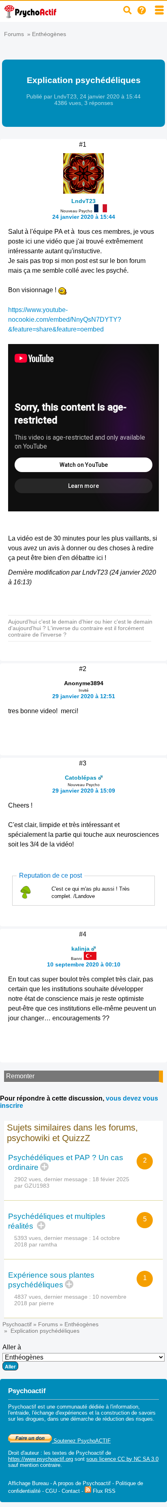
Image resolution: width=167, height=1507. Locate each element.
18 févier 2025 (110, 1179)
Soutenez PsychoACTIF (81, 1441)
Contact (71, 1491)
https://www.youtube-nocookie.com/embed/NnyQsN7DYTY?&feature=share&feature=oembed (64, 319)
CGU (51, 1491)
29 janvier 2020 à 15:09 (83, 790)
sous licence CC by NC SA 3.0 (122, 1459)
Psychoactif (17, 1324)
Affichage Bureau (28, 1483)
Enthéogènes (49, 34)
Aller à (11, 1347)
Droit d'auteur (23, 1453)
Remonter (20, 1076)
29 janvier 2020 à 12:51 (83, 696)
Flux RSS (103, 1491)
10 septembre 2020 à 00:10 (83, 964)
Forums (14, 34)
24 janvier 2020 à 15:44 (83, 217)
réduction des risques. (128, 1419)
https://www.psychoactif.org (40, 1459)
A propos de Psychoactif (82, 1483)
